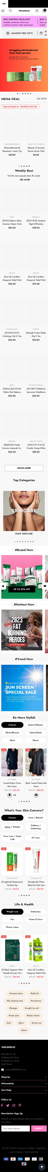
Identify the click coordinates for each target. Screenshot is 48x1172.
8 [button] (33, 541)
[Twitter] (8, 1105)
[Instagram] (14, 1105)
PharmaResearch (12, 144)
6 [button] (30, 93)
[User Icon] (36, 10)
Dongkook (12, 878)
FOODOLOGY (12, 329)
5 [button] (28, 93)
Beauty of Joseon (36, 144)
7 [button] (30, 541)
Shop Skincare (24, 533)
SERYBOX (36, 217)
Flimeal (36, 329)
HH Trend (12, 779)
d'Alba (12, 966)
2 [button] (20, 93)
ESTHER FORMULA (36, 385)
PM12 (12, 217)
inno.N (12, 273)
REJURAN (12, 441)
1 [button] (17, 93)
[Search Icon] (13, 10)
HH (4, 3)
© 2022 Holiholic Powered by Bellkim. (19, 1148)
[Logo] (24, 10)
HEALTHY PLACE (36, 441)
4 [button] (25, 93)
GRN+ (11, 385)
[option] (24, 65)
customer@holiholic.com (15, 1069)
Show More (24, 468)
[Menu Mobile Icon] (2, 10)
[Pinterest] (20, 1105)
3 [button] (22, 93)
